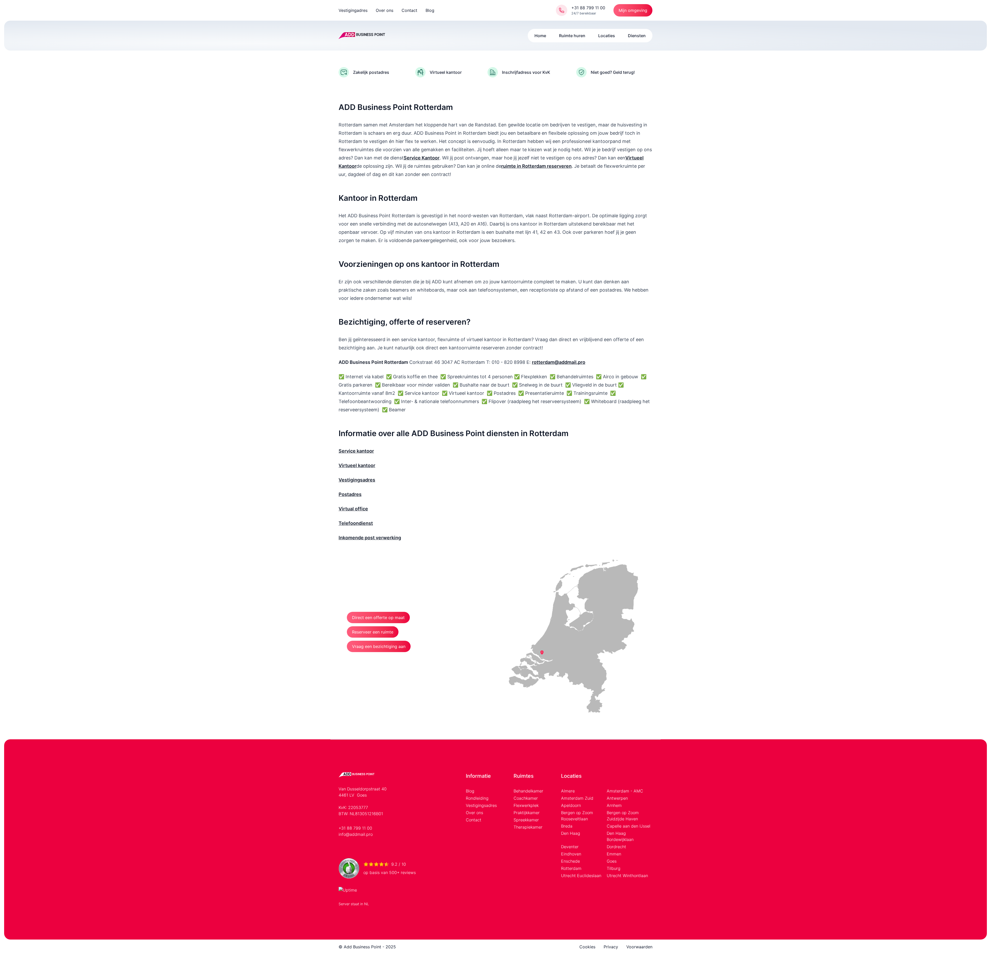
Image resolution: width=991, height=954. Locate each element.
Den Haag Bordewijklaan (620, 836)
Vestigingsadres (481, 805)
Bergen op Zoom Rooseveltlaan (577, 815)
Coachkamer (526, 798)
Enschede (570, 861)
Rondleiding (477, 798)
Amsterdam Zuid (577, 798)
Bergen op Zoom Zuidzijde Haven (623, 815)
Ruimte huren (572, 35)
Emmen (614, 853)
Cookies (587, 946)
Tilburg (613, 868)
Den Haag (570, 833)
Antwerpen (617, 798)
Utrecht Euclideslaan (581, 875)
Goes (612, 861)
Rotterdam (571, 868)
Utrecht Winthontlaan (627, 875)
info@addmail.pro (356, 834)
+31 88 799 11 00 (355, 828)
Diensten (637, 35)
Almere (568, 790)
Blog (430, 10)
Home (540, 35)
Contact (409, 10)
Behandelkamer (528, 790)
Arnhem (614, 805)
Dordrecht (616, 846)
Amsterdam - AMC (625, 790)
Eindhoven (571, 853)
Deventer (570, 846)
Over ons (384, 10)
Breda (566, 826)
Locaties (606, 35)
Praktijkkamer (527, 812)
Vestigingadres (353, 10)
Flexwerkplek (526, 805)
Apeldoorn (571, 805)
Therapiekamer (528, 827)
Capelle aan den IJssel (628, 826)
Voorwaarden (639, 946)
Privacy (611, 946)
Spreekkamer (526, 819)
